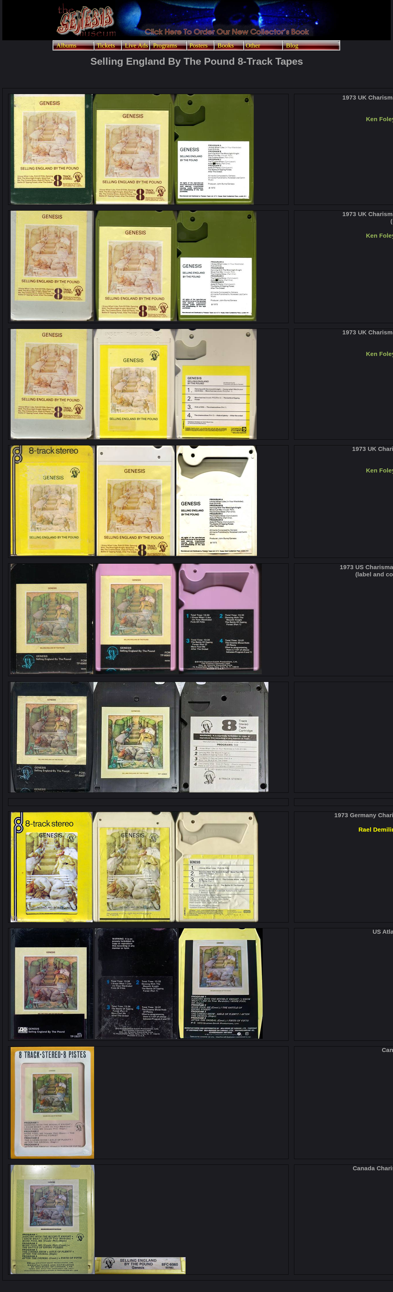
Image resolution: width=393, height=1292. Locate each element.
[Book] (227, 34)
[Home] (85, 36)
